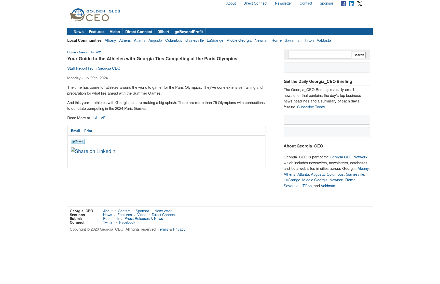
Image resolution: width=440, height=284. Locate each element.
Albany (110, 40)
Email (75, 130)
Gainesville (194, 40)
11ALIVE (98, 117)
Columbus (173, 40)
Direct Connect (255, 3)
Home (71, 52)
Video (115, 31)
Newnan (261, 40)
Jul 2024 (96, 52)
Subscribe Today (311, 106)
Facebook (127, 222)
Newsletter (283, 3)
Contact (306, 3)
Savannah (293, 40)
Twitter (108, 222)
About (231, 3)
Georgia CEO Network (348, 156)
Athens (125, 40)
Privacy (179, 229)
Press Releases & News (144, 218)
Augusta (155, 40)
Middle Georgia (239, 40)
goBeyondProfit (189, 31)
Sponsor (326, 3)
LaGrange (215, 40)
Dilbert (163, 31)
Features (96, 31)
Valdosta (324, 40)
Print (88, 130)
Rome (276, 40)
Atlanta (139, 40)
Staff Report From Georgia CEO (93, 68)
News (79, 31)
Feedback (111, 218)
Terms (163, 229)
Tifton (309, 40)
